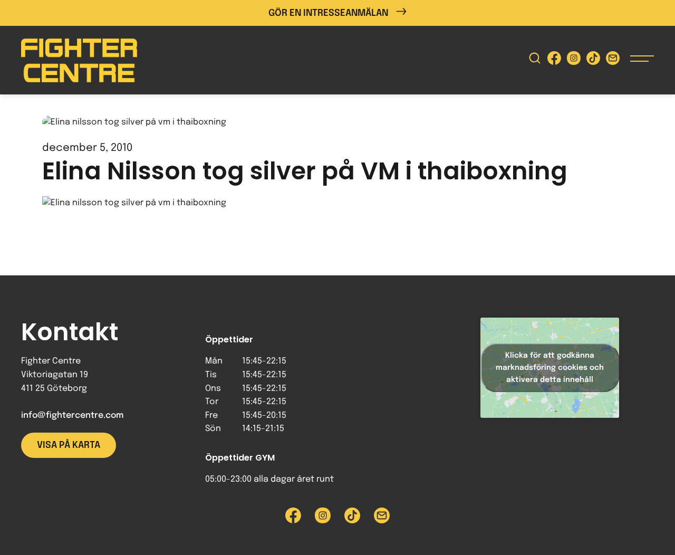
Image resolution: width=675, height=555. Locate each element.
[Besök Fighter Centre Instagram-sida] (574, 60)
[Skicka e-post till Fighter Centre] (613, 60)
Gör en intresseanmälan (328, 13)
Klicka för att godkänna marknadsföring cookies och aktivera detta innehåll (550, 367)
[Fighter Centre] (79, 60)
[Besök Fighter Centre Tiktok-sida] (593, 60)
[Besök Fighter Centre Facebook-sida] (554, 60)
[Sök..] (535, 60)
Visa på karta (68, 445)
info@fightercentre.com (72, 415)
